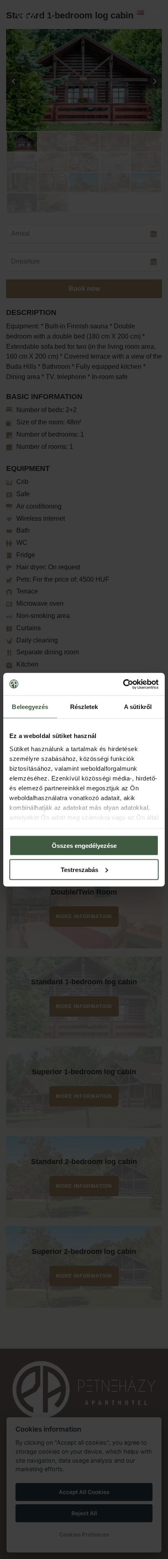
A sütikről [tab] (138, 706)
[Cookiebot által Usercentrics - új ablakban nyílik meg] (123, 684)
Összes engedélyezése (84, 845)
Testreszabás (79, 869)
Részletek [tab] (84, 706)
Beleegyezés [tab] (30, 706)
